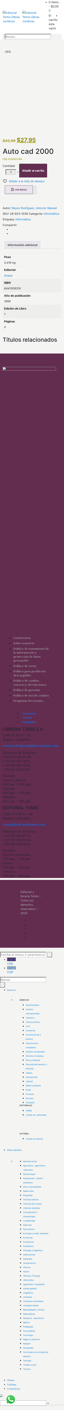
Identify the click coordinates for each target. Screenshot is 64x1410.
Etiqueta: (9, 219)
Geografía (27, 1259)
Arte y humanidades (32, 1187)
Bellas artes (28, 1191)
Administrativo (32, 1005)
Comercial (30, 1030)
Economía (27, 1237)
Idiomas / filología (31, 1276)
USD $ (11, 961)
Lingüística (28, 1293)
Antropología (29, 1174)
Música (26, 1322)
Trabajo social (29, 1365)
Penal (28, 1090)
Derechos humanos (35, 1056)
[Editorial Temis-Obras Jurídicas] (12, 17)
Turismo (27, 1369)
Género (29, 1073)
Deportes (27, 1225)
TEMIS (29, 1110)
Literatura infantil (31, 1305)
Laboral (29, 1081)
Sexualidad (28, 1348)
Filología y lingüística (33, 1250)
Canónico (30, 1018)
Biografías (28, 1195)
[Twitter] (11, 233)
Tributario (30, 1102)
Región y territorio (31, 1339)
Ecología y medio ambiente (35, 1233)
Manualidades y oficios (33, 1309)
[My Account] (60, 15)
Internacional (32, 1077)
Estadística (28, 1246)
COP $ (11, 970)
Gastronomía (29, 1254)
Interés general (30, 1288)
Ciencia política (33, 1022)
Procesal (30, 1094)
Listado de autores (34, 1139)
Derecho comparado (35, 1051)
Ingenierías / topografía (34, 1284)
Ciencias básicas (31, 1199)
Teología (27, 1360)
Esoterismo (28, 1242)
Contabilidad (29, 1220)
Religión (27, 1343)
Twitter (27, 717)
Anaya (8, 275)
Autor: (7, 208)
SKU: (6, 213)
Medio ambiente (33, 1085)
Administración (30, 1161)
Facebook (29, 713)
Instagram (29, 722)
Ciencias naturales (31, 1208)
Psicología (28, 1335)
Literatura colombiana (33, 1301)
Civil (28, 1026)
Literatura (27, 1297)
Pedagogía (28, 1326)
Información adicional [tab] (22, 245)
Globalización (29, 1263)
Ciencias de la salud (32, 1204)
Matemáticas (29, 1314)
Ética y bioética (33, 1060)
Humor (26, 1271)
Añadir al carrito (33, 170)
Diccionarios (29, 1229)
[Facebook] (11, 229)
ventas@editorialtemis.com (24, 824)
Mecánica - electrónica (33, 1318)
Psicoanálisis (29, 1331)
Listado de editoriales (36, 1115)
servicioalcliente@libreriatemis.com (30, 745)
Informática (51, 213)
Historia (26, 1267)
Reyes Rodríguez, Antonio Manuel (34, 208)
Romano (29, 1098)
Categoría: (36, 213)
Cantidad (9, 166)
